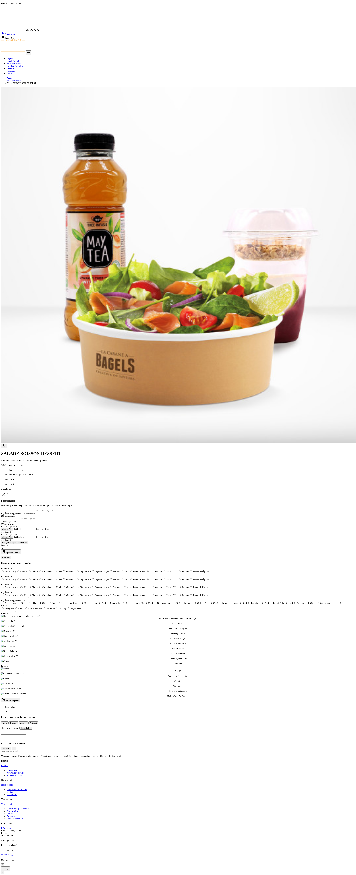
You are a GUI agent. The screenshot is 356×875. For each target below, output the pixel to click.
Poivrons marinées (141, 571)
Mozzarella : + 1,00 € (119, 603)
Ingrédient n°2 (7, 576)
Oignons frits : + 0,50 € (143, 603)
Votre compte (7, 804)
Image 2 (9, 534)
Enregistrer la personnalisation (14, 543)
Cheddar (24, 571)
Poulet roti (158, 571)
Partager (13, 723)
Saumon (185, 571)
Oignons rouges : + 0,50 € (169, 603)
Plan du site (12, 794)
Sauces (8, 521)
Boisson (4, 613)
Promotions (12, 770)
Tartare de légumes (201, 571)
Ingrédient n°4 (7, 592)
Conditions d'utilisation (17, 789)
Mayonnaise (75, 608)
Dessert (4, 666)
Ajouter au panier (11, 552)
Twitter (5, 723)
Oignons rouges (102, 571)
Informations (6, 828)
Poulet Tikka (172, 571)
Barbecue (50, 608)
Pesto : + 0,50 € (211, 603)
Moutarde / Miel (35, 608)
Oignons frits (86, 571)
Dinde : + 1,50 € (99, 603)
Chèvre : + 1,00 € (57, 603)
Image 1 (9, 526)
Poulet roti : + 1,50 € (260, 603)
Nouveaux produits (15, 773)
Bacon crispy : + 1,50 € (15, 603)
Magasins (11, 792)
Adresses (11, 816)
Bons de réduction (15, 819)
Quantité (5, 545)
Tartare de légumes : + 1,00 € (330, 603)
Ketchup (63, 608)
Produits (4, 765)
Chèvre (35, 571)
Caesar (21, 608)
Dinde (59, 571)
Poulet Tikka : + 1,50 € (283, 603)
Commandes (12, 811)
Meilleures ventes (14, 775)
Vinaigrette (10, 608)
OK (5, 869)
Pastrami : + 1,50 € (192, 603)
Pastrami (117, 571)
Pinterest (33, 723)
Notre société (7, 785)
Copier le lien (26, 728)
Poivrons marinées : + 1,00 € (235, 603)
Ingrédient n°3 (7, 584)
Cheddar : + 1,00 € (37, 603)
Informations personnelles (18, 808)
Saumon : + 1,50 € (305, 603)
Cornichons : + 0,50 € (78, 603)
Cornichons (47, 571)
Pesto (127, 571)
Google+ (23, 723)
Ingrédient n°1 (7, 568)
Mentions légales (8, 854)
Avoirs (10, 814)
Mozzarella (71, 571)
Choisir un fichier (42, 529)
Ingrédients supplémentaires (18, 513)
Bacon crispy (11, 571)
